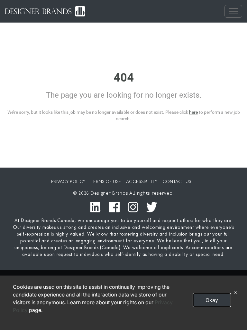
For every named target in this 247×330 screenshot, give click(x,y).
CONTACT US (176, 182)
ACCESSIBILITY (142, 182)
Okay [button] (212, 300)
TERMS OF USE (105, 182)
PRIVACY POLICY (68, 182)
